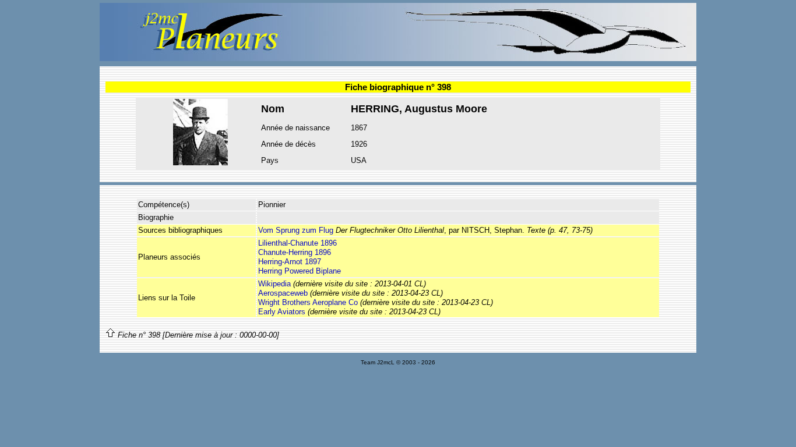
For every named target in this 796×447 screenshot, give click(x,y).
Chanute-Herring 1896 (294, 252)
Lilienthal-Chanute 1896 (297, 243)
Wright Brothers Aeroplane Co (308, 302)
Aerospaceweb (283, 293)
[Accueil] (398, 58)
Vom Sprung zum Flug (295, 230)
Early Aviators (281, 311)
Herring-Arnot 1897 (289, 261)
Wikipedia (274, 283)
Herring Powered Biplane (299, 271)
